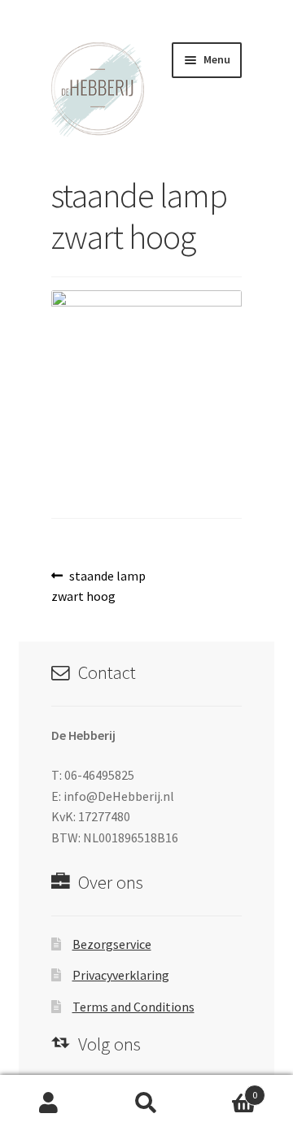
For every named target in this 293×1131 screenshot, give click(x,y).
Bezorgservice (111, 944)
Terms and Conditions (133, 1006)
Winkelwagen (226, 1089)
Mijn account (49, 1103)
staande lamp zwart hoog (98, 586)
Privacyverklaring (120, 975)
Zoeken (146, 1103)
